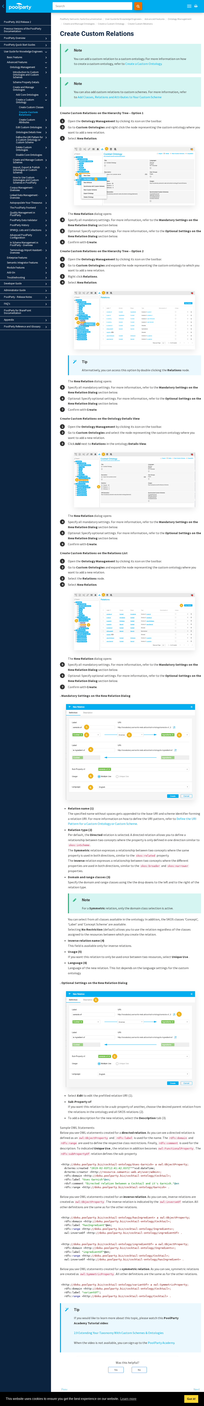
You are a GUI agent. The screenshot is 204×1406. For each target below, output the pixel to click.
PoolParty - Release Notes (18, 297)
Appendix (9, 319)
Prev (64, 1389)
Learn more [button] (128, 1398)
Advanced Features (17, 62)
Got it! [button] (191, 1398)
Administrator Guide (15, 290)
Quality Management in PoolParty (22, 214)
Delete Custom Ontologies (24, 149)
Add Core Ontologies (27, 94)
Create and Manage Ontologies (23, 88)
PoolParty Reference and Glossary (22, 326)
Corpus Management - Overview (22, 189)
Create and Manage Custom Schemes (28, 161)
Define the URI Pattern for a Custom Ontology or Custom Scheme (29, 140)
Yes (116, 1369)
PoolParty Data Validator (23, 220)
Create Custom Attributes (27, 121)
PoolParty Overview (14, 38)
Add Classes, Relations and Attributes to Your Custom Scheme (120, 97)
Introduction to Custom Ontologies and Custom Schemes (26, 74)
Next (197, 1389)
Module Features (16, 267)
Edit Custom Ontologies (29, 127)
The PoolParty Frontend (23, 207)
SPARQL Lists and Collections (25, 230)
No (139, 1369)
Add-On (11, 272)
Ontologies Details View (28, 132)
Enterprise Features (17, 257)
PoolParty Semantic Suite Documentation (81, 18)
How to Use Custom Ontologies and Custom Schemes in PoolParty (26, 180)
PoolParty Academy (161, 1343)
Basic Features (14, 57)
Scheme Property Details (26, 82)
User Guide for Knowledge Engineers (23, 51)
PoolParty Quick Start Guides (19, 44)
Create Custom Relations (28, 113)
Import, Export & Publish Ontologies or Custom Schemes (26, 170)
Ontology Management (22, 67)
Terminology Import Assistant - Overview (26, 251)
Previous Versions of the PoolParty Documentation (22, 30)
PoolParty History (19, 225)
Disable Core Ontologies (29, 155)
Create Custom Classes (31, 107)
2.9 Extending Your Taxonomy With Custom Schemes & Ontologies (119, 1333)
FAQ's (7, 303)
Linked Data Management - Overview (24, 196)
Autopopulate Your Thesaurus (26, 202)
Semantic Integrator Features (22, 262)
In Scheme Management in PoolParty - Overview (24, 244)
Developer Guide (13, 283)
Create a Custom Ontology (25, 101)
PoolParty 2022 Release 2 (17, 22)
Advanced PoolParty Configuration (21, 236)
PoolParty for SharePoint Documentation (17, 312)
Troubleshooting (16, 277)
